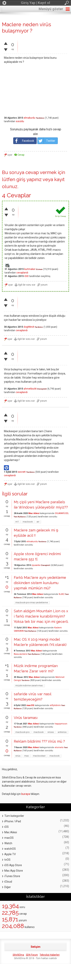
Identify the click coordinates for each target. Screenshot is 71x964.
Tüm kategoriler (14, 815)
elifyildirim (55, 705)
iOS (6, 826)
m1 (17, 521)
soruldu (20, 121)
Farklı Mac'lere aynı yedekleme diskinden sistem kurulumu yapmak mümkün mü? (40, 582)
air (38, 521)
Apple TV (10, 854)
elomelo (59, 747)
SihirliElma (18, 954)
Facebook (28, 140)
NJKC (61, 594)
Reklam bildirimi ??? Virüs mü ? (39, 741)
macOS (30, 705)
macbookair (39, 756)
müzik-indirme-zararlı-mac (29, 685)
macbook (28, 521)
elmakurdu (29, 117)
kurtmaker (29, 269)
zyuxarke (36, 565)
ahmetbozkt (30, 388)
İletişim (35, 946)
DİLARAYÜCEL (62, 513)
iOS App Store (13, 865)
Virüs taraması (25, 718)
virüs (17, 756)
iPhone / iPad (12, 821)
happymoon (61, 723)
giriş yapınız (29, 179)
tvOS (7, 859)
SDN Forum (32, 954)
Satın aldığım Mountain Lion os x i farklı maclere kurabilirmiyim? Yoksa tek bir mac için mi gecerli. (41, 616)
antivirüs (62, 732)
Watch (8, 843)
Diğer (7, 887)
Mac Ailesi (33, 513)
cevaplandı (22, 272)
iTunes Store (12, 876)
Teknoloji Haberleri (50, 954)
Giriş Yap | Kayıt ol (35, 3)
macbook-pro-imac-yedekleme (31, 602)
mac (26, 756)
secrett (22, 472)
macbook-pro (22, 732)
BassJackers (20, 654)
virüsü (51, 732)
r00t (26, 276)
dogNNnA (29, 327)
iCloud (8, 881)
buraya (25, 793)
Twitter (50, 140)
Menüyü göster (51, 9)
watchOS (10, 848)
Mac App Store (13, 870)
